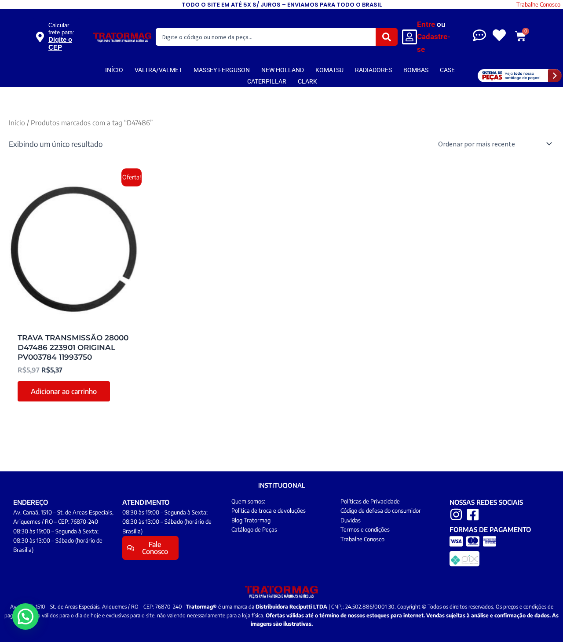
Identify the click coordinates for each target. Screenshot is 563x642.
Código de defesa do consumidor (380, 510)
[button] (25, 616)
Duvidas (350, 520)
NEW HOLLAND (282, 69)
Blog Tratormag (251, 520)
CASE (447, 69)
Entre (426, 24)
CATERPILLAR (266, 81)
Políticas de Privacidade (370, 501)
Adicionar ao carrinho (64, 391)
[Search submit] (387, 37)
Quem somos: (248, 501)
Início (17, 122)
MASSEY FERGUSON (222, 69)
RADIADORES (373, 69)
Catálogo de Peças (254, 529)
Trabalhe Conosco (538, 4)
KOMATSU (329, 69)
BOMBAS (415, 69)
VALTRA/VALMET (158, 69)
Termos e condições (365, 529)
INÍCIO (114, 69)
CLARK (307, 81)
